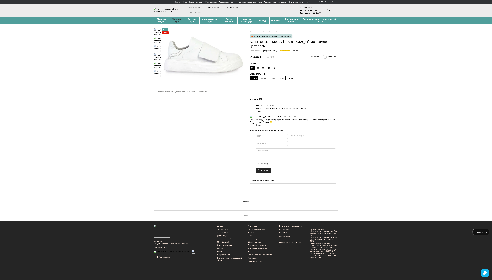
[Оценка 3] (281, 163)
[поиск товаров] (186, 12)
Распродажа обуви (291, 20)
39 (263, 68)
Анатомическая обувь (210, 20)
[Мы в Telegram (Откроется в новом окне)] (161, 2)
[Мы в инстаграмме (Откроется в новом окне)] (158, 2)
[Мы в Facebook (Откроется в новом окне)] (155, 2)
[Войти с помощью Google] (310, 135)
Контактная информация (247, 2)
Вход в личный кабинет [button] (257, 229)
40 (269, 68)
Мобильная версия (163, 257)
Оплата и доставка (195, 2)
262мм (281, 78)
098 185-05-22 (213, 7)
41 (274, 68)
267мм (290, 78)
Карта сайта (252, 258)
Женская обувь (176, 20)
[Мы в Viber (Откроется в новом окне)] (164, 2)
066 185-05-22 (194, 7)
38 (258, 68)
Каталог (178, 2)
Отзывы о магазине (296, 2)
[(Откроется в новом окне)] (193, 252)
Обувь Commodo (229, 20)
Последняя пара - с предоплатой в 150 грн (319, 20)
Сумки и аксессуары (247, 20)
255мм (272, 78)
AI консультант (481, 232)
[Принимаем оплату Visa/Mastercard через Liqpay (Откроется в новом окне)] (172, 252)
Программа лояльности (227, 2)
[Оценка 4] (285, 163)
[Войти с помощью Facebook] (306, 135)
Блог (260, 2)
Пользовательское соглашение (275, 2)
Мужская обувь (161, 20)
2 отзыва (294, 51)
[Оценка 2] (276, 163)
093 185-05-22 (232, 7)
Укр (307, 2)
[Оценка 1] (272, 163)
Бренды (263, 20)
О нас (185, 2)
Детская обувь (192, 20)
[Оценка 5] (289, 163)
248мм (263, 78)
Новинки (275, 20)
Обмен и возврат (210, 2)
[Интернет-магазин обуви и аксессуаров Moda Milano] (162, 231)
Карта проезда (315, 258)
